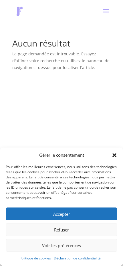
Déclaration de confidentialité (77, 258)
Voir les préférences (61, 245)
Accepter (61, 214)
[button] (114, 155)
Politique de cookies (35, 258)
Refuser (61, 230)
